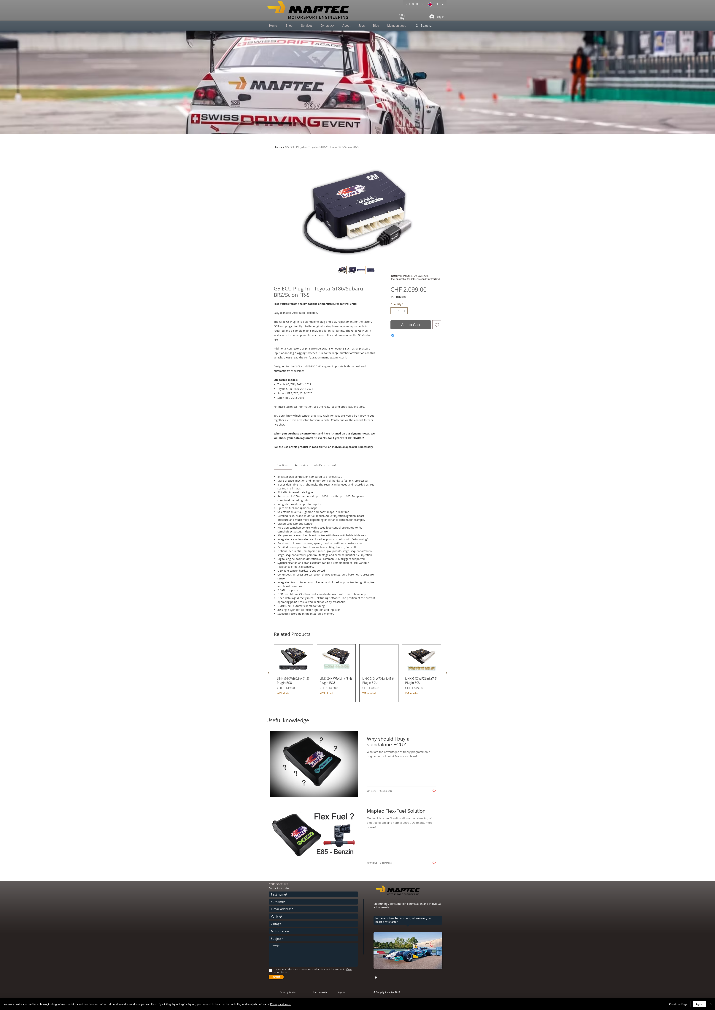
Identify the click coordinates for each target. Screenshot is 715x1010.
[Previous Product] (268, 673)
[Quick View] (293, 659)
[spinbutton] (399, 311)
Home (278, 147)
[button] (414, 3)
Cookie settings (678, 1004)
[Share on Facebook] (393, 335)
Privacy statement (280, 1004)
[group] (357, 673)
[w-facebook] (376, 977)
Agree (699, 1004)
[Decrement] (393, 311)
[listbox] (414, 3)
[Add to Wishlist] (436, 324)
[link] (282, 465)
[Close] (710, 1004)
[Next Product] (446, 673)
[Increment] (404, 311)
